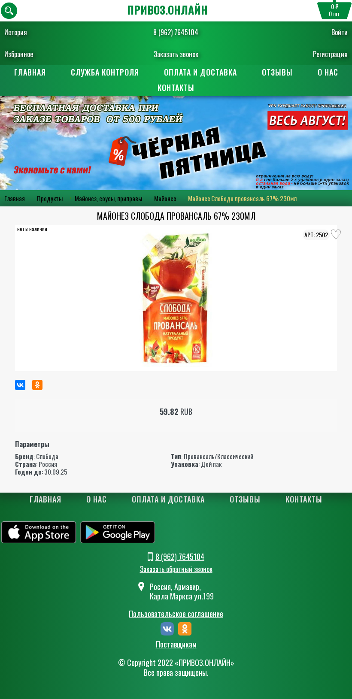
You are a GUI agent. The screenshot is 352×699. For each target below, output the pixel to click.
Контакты (176, 87)
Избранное (18, 54)
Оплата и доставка (200, 72)
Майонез (165, 198)
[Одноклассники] (37, 385)
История (15, 32)
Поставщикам (176, 644)
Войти (339, 32)
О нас (328, 72)
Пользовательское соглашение (176, 613)
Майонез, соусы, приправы (108, 198)
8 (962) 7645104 (175, 32)
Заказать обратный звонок (176, 569)
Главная (30, 72)
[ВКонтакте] (20, 385)
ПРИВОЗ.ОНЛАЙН (167, 9)
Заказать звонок (176, 54)
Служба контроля (105, 72)
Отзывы (277, 72)
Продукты (50, 198)
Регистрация (330, 54)
